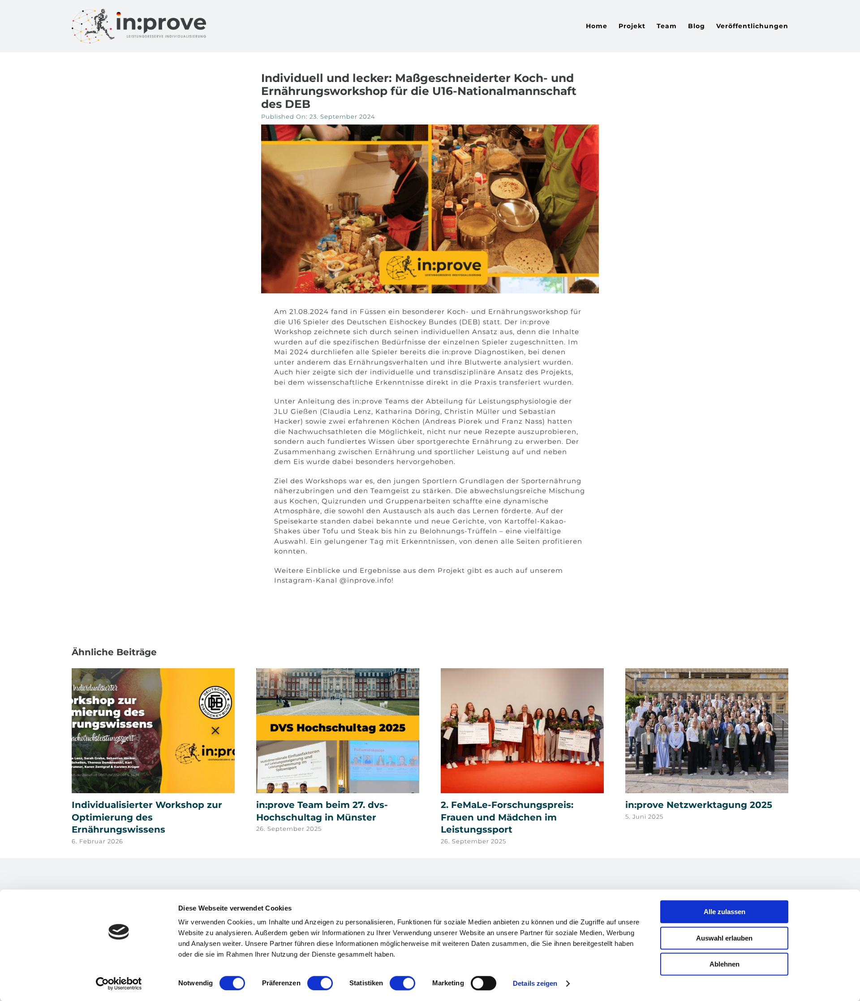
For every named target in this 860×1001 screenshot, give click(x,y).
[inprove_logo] (139, 12)
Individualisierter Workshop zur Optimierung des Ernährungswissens (147, 816)
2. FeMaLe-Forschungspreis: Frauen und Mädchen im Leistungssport (507, 816)
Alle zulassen (724, 911)
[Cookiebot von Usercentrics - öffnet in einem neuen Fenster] (119, 983)
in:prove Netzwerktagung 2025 (698, 804)
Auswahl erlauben (724, 938)
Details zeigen (535, 983)
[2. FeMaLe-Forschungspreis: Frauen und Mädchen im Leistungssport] (522, 672)
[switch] (320, 983)
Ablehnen (725, 964)
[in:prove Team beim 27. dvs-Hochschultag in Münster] (337, 672)
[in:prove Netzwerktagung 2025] (706, 672)
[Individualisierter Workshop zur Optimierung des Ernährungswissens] (153, 672)
